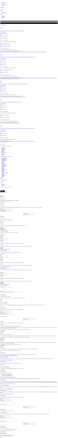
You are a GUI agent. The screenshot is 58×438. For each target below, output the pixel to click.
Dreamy (3, 164)
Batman (8, 51)
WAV (1, 331)
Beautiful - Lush (4, 160)
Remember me (3, 203)
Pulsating (36, 51)
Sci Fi (2, 153)
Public (2, 261)
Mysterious (3, 170)
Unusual (32, 141)
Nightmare (1, 78)
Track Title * (1, 398)
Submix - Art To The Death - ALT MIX (5, 43)
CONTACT (3, 16)
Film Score (20, 141)
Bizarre (4, 141)
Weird (34, 141)
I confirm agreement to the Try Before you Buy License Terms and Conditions (11, 344)
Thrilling (3, 176)
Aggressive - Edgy (4, 158)
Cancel (1, 364)
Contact (1, 197)
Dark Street (16, 51)
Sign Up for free (10, 200)
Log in (3, 4)
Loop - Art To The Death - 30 (4, 35)
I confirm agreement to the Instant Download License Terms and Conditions (10, 350)
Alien (4, 51)
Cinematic (3, 148)
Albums (3, 180)
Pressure (32, 51)
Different (17, 141)
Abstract (3, 147)
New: (2, 237)
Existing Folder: (3, 235)
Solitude (27, 141)
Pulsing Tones (39, 51)
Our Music (3, 21)
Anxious (6, 51)
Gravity (23, 141)
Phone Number (2, 313)
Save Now (2, 228)
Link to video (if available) (3, 314)
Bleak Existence (8, 141)
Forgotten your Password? (15, 200)
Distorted (22, 51)
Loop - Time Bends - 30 (3, 133)
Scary (15, 78)
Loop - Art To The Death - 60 (4, 33)
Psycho (34, 51)
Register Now (2, 216)
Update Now (2, 282)
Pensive (7, 78)
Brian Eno (11, 141)
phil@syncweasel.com (47, 386)
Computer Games (4, 149)
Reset (1, 222)
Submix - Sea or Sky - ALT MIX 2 (4, 117)
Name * (1, 311)
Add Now (2, 247)
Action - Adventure (4, 157)
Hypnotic (3, 168)
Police (9, 78)
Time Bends (1, 125)
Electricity (27, 51)
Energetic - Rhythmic (4, 165)
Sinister (17, 78)
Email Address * (2, 287)
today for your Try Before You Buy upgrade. (7, 383)
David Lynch (19, 51)
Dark (10, 51)
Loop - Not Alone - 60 (3, 86)
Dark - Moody (3, 162)
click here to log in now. (9, 207)
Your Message (2, 291)
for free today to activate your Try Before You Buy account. (8, 378)
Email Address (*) (2, 210)
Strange (30, 141)
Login (1, 204)
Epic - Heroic (3, 166)
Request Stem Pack (3, 409)
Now (1, 255)
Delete (3, 364)
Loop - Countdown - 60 (3, 59)
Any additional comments (3, 404)
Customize (2, 321)
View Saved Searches (3, 229)
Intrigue (29, 51)
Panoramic (3, 171)
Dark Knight (12, 51)
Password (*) (2, 209)
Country (1, 211)
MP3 (1, 330)
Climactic (3, 161)
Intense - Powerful (4, 169)
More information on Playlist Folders (4, 249)
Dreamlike (3, 163)
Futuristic (3, 167)
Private (2, 279)
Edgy (24, 51)
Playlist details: (2, 272)
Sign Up (3, 5)
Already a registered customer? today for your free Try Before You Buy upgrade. (29, 378)
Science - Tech (4, 154)
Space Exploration (44, 51)
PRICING (3, 17)
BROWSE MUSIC (4, 12)
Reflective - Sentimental (5, 172)
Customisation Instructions (3, 316)
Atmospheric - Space (4, 159)
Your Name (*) (2, 208)
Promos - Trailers (4, 152)
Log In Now (10, 219)
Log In (3, 9)
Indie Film (3, 151)
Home (1, 21)
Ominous (4, 78)
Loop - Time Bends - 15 (3, 135)
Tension (3, 175)
